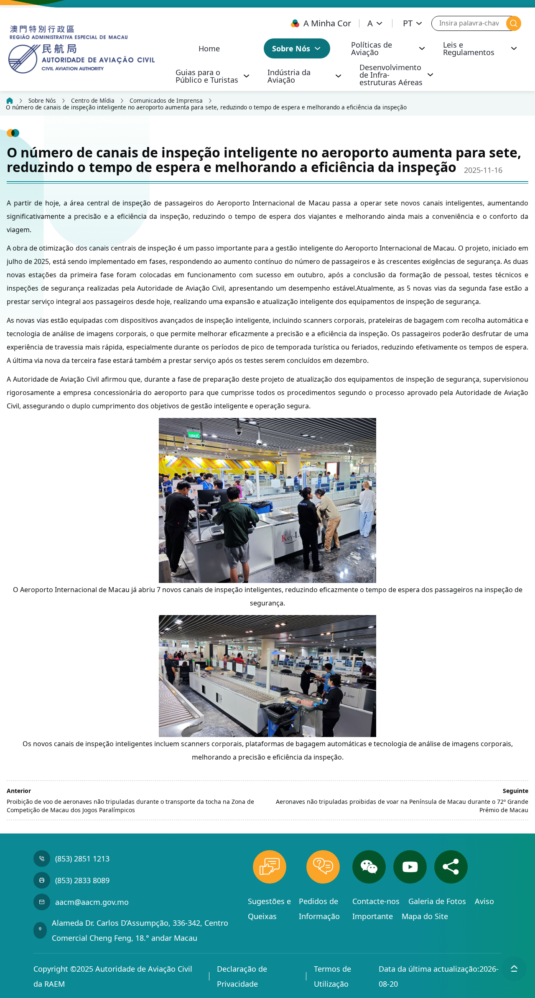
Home (209, 48)
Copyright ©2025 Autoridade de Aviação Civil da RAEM (112, 976)
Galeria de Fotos (438, 901)
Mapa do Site (425, 916)
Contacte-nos (377, 901)
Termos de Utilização (332, 976)
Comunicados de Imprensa (166, 101)
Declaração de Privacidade (242, 976)
